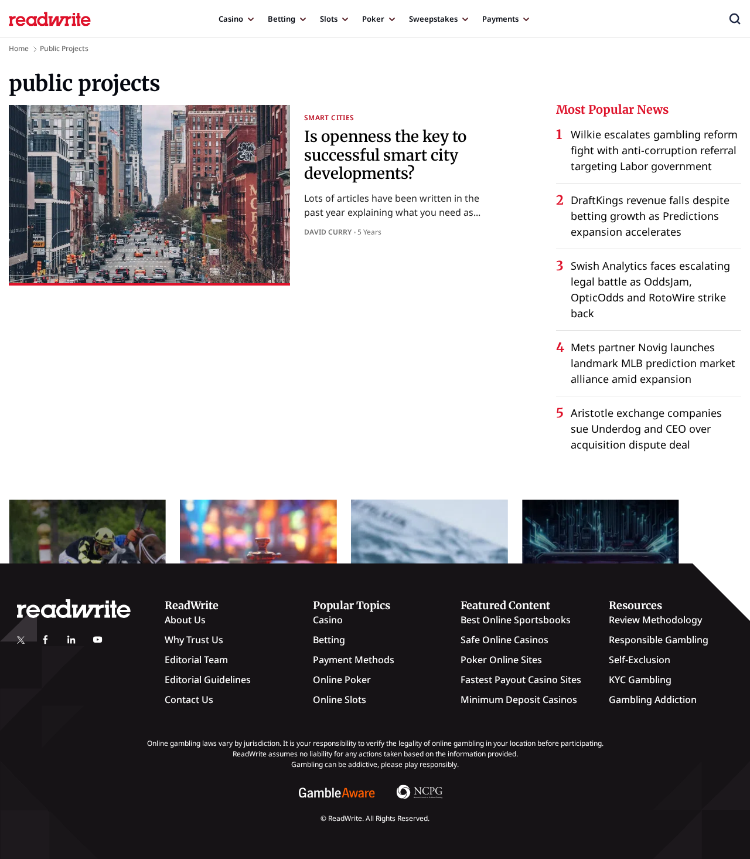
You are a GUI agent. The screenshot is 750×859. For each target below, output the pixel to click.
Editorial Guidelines (208, 679)
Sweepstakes (433, 18)
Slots (329, 18)
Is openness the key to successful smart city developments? (385, 154)
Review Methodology (655, 619)
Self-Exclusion (639, 659)
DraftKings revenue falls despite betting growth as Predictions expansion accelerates (650, 216)
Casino (231, 18)
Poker (373, 18)
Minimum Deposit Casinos (519, 699)
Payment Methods (353, 659)
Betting (281, 18)
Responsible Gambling (658, 639)
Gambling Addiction (653, 699)
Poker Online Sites (501, 659)
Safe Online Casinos (504, 639)
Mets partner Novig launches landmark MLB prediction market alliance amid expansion (653, 363)
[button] (734, 18)
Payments (500, 18)
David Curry (328, 232)
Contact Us (189, 699)
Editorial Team (196, 659)
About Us (185, 619)
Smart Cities (329, 117)
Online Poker (342, 679)
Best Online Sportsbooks (516, 619)
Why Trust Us (194, 639)
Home (19, 48)
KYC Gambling (640, 679)
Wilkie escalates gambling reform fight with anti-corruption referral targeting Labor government (654, 150)
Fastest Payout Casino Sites (521, 679)
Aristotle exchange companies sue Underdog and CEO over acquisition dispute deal (646, 428)
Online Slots (339, 699)
